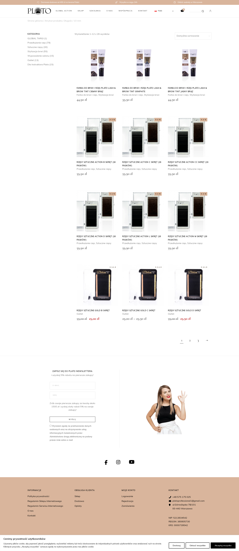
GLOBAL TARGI (36, 39)
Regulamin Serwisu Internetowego (45, 506)
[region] (119, 543)
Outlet (31, 60)
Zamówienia (128, 506)
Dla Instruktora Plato (38, 65)
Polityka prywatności (38, 496)
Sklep (77, 496)
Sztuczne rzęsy (35, 47)
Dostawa (79, 501)
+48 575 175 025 (181, 497)
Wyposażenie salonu (38, 56)
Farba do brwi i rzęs (87, 95)
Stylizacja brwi (35, 52)
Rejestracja (127, 501)
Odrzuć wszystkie (198, 545)
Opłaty (78, 506)
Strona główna (35, 21)
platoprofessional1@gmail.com (188, 501)
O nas (30, 511)
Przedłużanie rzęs (37, 43)
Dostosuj (176, 545)
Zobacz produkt (97, 62)
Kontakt (32, 516)
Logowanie (127, 496)
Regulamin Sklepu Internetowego (45, 501)
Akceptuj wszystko (223, 545)
